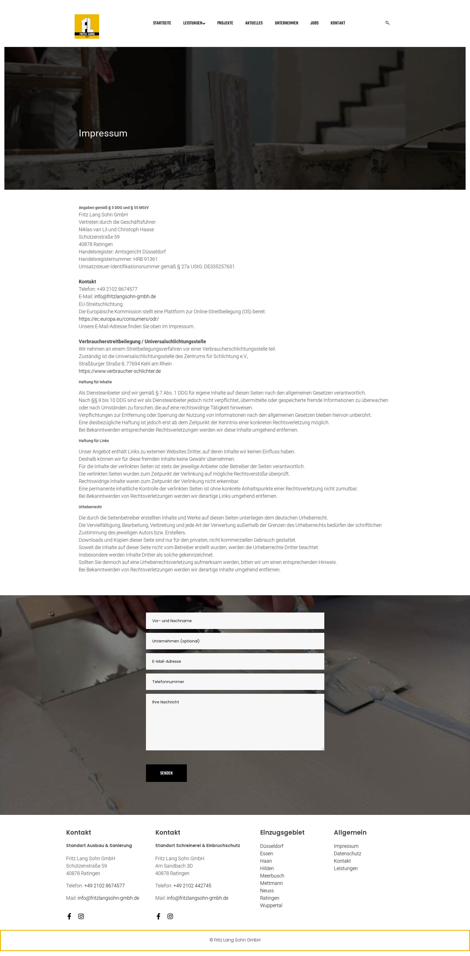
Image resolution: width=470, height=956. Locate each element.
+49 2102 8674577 (104, 885)
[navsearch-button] (387, 23)
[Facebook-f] (69, 916)
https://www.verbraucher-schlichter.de (120, 371)
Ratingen (269, 898)
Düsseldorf (271, 846)
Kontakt (342, 861)
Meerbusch (272, 876)
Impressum (346, 846)
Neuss (267, 890)
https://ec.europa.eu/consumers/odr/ (119, 319)
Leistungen (346, 868)
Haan (266, 861)
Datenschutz (347, 853)
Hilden (267, 868)
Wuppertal (271, 905)
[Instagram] (81, 916)
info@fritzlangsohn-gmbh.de (108, 898)
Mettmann (271, 883)
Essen (266, 853)
